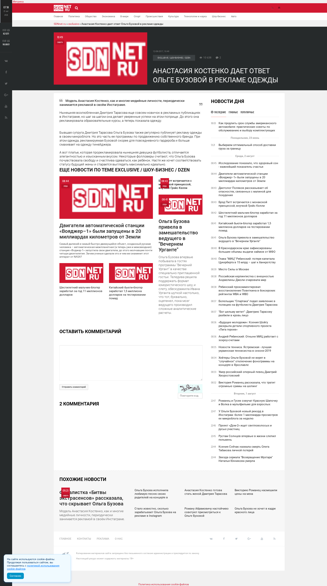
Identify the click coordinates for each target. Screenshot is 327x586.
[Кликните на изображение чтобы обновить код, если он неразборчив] (190, 388)
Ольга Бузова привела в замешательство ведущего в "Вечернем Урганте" (246, 239)
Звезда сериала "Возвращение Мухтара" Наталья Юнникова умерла (246, 459)
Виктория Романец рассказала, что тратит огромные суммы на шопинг (247, 384)
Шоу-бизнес (219, 16)
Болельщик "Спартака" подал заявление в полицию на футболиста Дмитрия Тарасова (248, 302)
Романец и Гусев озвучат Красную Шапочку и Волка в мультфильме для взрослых (248, 402)
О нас (119, 538)
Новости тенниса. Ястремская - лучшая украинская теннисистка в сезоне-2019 (245, 348)
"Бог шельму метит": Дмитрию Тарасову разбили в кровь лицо (245, 313)
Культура (173, 16)
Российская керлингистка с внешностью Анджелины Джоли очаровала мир (246, 278)
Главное (58, 16)
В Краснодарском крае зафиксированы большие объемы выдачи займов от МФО (247, 249)
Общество (91, 16)
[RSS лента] (272, 8)
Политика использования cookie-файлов (163, 584)
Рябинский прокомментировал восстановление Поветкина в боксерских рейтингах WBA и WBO (247, 290)
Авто (233, 16)
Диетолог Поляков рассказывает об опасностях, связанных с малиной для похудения (245, 191)
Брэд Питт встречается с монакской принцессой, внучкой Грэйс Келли (243, 203)
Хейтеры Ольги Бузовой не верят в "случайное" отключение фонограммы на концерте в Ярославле (246, 361)
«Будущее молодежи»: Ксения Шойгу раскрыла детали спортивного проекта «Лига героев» (245, 326)
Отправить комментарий (74, 387)
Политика (74, 16)
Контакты (84, 538)
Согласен (15, 575)
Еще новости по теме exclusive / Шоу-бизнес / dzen (124, 170)
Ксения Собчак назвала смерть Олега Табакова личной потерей (244, 448)
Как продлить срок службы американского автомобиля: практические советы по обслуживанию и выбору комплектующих (247, 127)
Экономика (108, 16)
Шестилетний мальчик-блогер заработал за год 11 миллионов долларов (248, 214)
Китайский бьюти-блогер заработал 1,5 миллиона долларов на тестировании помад (245, 227)
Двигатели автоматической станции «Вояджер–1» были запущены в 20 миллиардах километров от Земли (243, 177)
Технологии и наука (195, 16)
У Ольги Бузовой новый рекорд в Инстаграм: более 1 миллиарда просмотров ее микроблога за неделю (248, 415)
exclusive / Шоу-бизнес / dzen (174, 58)
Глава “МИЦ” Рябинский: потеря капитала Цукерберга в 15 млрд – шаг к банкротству (247, 260)
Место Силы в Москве (234, 269)
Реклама (103, 538)
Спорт (137, 16)
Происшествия (154, 16)
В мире (124, 16)
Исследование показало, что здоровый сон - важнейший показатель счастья (248, 164)
